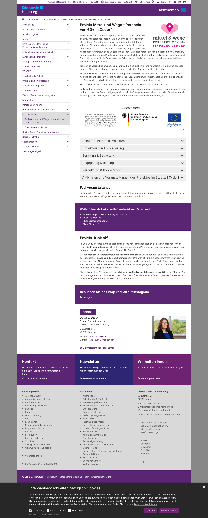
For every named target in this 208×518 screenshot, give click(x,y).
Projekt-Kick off (94, 238)
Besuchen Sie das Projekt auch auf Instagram (114, 292)
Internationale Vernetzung (35, 81)
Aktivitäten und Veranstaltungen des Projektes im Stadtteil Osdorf (130, 177)
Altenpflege (28, 24)
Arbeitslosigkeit (30, 34)
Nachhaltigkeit (29, 100)
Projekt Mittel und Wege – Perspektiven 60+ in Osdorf (85, 19)
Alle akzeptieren (169, 510)
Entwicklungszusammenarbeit (37, 52)
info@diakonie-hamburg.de (159, 407)
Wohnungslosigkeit (32, 151)
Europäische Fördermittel (35, 57)
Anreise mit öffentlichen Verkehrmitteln (158, 414)
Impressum (34, 514)
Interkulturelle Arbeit (32, 76)
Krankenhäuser (30, 90)
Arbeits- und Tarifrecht (34, 29)
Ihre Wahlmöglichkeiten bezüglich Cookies (65, 488)
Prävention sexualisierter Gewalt (38, 109)
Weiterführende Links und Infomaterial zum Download (115, 209)
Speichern (150, 510)
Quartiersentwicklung (36, 127)
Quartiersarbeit (50, 19)
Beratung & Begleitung (98, 155)
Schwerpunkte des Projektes (103, 141)
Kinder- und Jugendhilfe (34, 85)
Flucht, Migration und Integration (39, 95)
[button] (128, 2)
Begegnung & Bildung (98, 163)
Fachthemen (33, 19)
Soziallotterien (29, 141)
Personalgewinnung (32, 105)
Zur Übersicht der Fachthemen (98, 348)
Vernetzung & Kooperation (101, 170)
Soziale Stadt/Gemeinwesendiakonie (40, 132)
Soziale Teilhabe (30, 137)
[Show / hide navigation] (183, 10)
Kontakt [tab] (88, 312)
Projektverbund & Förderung (103, 148)
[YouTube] (179, 2)
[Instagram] (169, 2)
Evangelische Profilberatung (36, 61)
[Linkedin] (184, 2)
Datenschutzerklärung (50, 514)
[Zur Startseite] (32, 10)
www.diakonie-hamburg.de (157, 410)
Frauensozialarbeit (31, 66)
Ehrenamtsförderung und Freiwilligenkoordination (35, 45)
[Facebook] (174, 2)
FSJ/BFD (26, 71)
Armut (25, 39)
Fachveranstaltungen (96, 187)
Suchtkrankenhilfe (31, 146)
